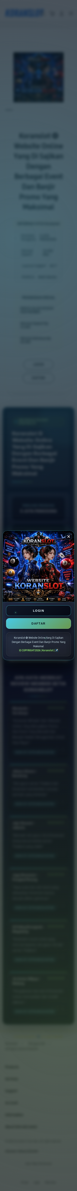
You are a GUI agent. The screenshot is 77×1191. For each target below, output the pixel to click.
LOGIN (38, 610)
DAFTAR (38, 623)
